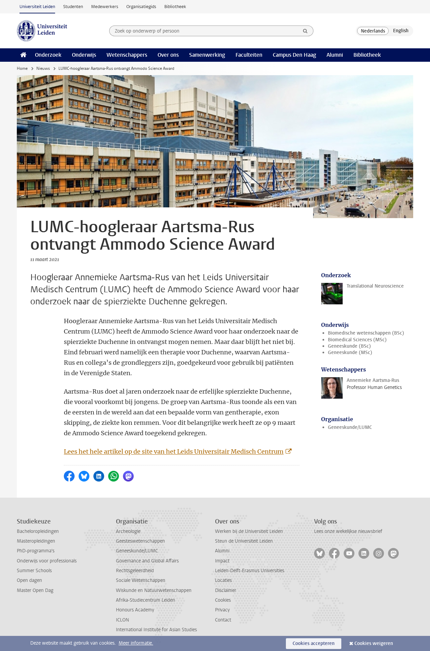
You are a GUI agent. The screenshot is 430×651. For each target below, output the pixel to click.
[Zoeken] (305, 31)
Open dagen (29, 580)
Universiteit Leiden (37, 6)
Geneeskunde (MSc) (350, 352)
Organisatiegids (141, 6)
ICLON (122, 620)
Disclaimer (225, 590)
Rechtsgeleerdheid (135, 570)
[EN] (401, 31)
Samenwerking (207, 54)
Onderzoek (48, 54)
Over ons (168, 54)
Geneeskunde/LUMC (350, 427)
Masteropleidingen (36, 541)
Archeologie (128, 531)
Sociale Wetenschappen (140, 580)
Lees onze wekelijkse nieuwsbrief (348, 531)
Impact (222, 561)
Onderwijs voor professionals (47, 561)
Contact (223, 620)
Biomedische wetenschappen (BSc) (366, 333)
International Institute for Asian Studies (156, 630)
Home (22, 68)
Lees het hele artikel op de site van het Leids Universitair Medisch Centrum (174, 451)
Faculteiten (248, 54)
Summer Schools (34, 570)
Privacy (222, 610)
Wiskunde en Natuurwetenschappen (153, 590)
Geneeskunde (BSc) (349, 346)
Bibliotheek (175, 6)
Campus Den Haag (294, 54)
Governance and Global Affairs (147, 561)
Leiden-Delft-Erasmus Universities (249, 570)
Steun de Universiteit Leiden (244, 541)
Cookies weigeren (373, 643)
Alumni (335, 54)
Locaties (223, 580)
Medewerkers (104, 6)
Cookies (223, 600)
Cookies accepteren (314, 643)
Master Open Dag (35, 590)
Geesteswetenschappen (140, 541)
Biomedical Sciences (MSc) (357, 340)
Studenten (73, 6)
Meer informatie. (136, 643)
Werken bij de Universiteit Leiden (249, 531)
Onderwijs (84, 54)
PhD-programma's (35, 551)
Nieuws (43, 68)
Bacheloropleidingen (38, 531)
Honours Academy (135, 610)
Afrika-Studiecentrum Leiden (145, 600)
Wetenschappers (126, 54)
